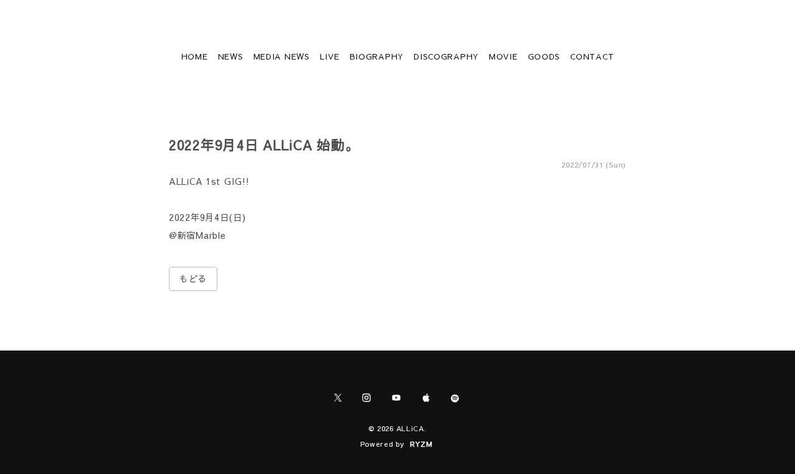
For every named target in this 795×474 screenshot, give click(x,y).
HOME (194, 56)
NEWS (230, 56)
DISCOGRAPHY (446, 56)
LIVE (330, 56)
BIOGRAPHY (377, 56)
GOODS (544, 56)
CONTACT (592, 56)
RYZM (421, 444)
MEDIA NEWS (281, 56)
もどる (193, 278)
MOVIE (503, 56)
